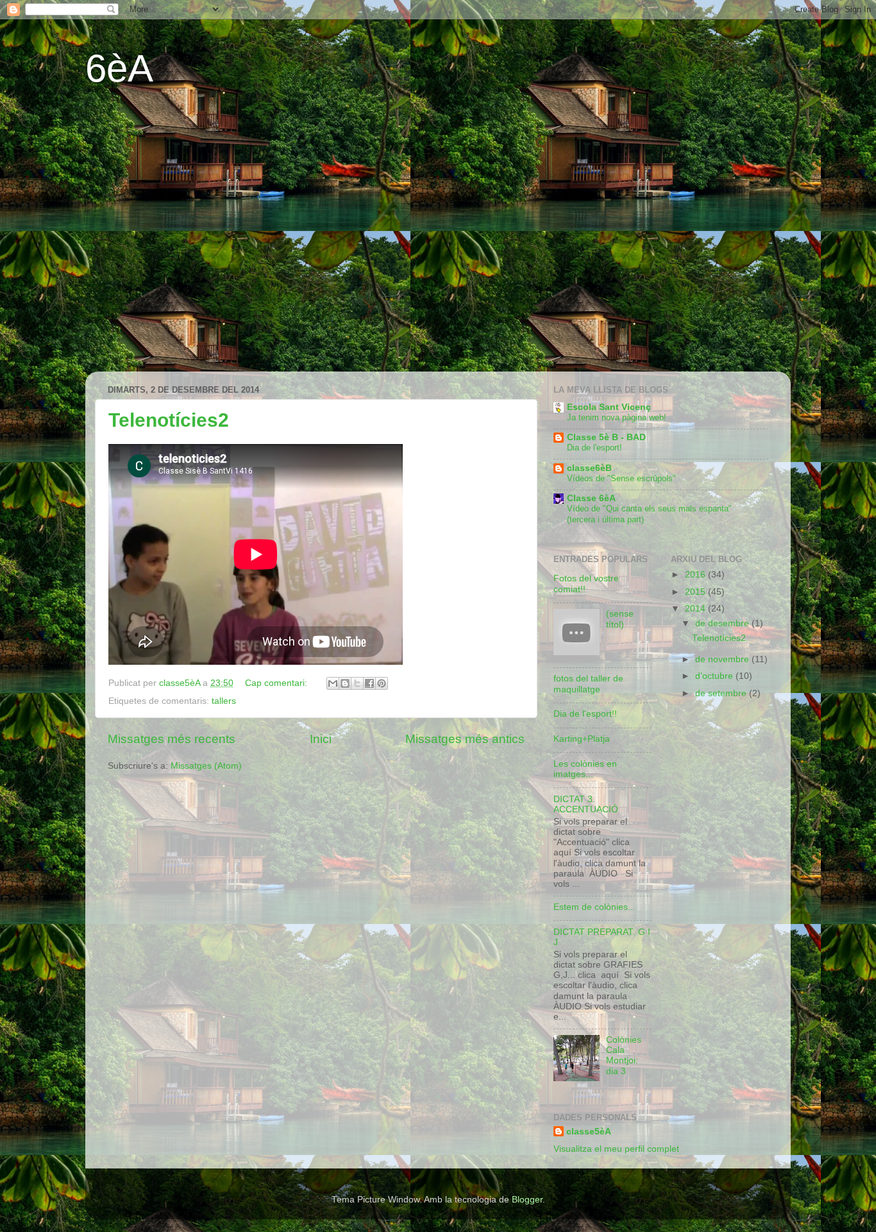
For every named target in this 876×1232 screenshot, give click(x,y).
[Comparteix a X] (357, 683)
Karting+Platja (581, 739)
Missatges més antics (465, 739)
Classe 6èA (591, 498)
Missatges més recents (171, 739)
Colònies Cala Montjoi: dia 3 (623, 1055)
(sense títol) (620, 619)
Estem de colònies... (594, 907)
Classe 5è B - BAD (606, 437)
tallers (224, 701)
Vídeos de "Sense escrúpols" (621, 478)
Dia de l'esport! (594, 447)
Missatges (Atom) (206, 766)
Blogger (527, 1199)
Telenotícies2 (168, 420)
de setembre (722, 693)
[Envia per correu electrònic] (332, 683)
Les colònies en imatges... (585, 769)
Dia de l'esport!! (585, 714)
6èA (119, 68)
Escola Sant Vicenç (609, 407)
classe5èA (588, 1131)
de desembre (723, 623)
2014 (696, 608)
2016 (696, 574)
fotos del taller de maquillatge (588, 684)
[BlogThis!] (345, 683)
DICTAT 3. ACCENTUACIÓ (585, 804)
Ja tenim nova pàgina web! (616, 417)
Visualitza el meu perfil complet (616, 1149)
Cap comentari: (277, 683)
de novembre (723, 659)
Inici (321, 739)
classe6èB (589, 468)
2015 (696, 592)
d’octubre (715, 676)
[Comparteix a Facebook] (369, 683)
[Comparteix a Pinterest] (381, 683)
